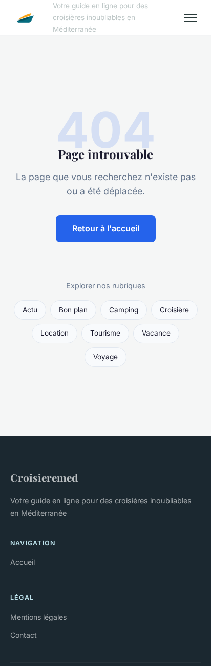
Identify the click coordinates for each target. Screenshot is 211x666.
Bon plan (73, 310)
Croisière (174, 310)
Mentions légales (38, 617)
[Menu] (190, 18)
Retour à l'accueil (105, 228)
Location (54, 333)
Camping (123, 310)
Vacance (156, 333)
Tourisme (105, 333)
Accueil (22, 562)
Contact (23, 635)
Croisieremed (44, 477)
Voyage (105, 356)
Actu (30, 310)
